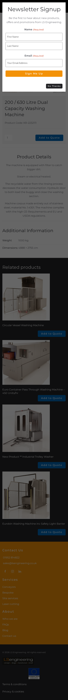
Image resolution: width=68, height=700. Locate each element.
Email (34, 55)
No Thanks (54, 86)
